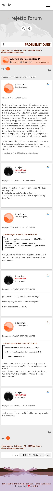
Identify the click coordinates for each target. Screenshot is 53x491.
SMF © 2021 (13, 484)
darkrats (15, 62)
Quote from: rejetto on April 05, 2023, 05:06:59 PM (20, 235)
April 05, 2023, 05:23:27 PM (18, 405)
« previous (40, 62)
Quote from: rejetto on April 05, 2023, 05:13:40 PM (20, 343)
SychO (35, 486)
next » (47, 62)
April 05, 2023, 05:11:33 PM (18, 227)
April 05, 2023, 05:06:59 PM (18, 180)
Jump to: (15, 455)
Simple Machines (25, 484)
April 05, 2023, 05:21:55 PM (18, 336)
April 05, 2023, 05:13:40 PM (18, 289)
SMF (4, 484)
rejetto (20, 167)
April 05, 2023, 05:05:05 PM (14, 98)
